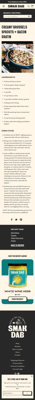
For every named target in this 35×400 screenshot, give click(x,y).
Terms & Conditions (17, 366)
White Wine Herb (17, 238)
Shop (17, 343)
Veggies (13, 235)
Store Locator (17, 349)
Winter (13, 241)
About (17, 352)
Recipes (17, 346)
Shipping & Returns (17, 360)
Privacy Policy (17, 363)
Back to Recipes (17, 245)
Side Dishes (15, 233)
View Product (17, 299)
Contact (17, 355)
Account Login (18, 369)
